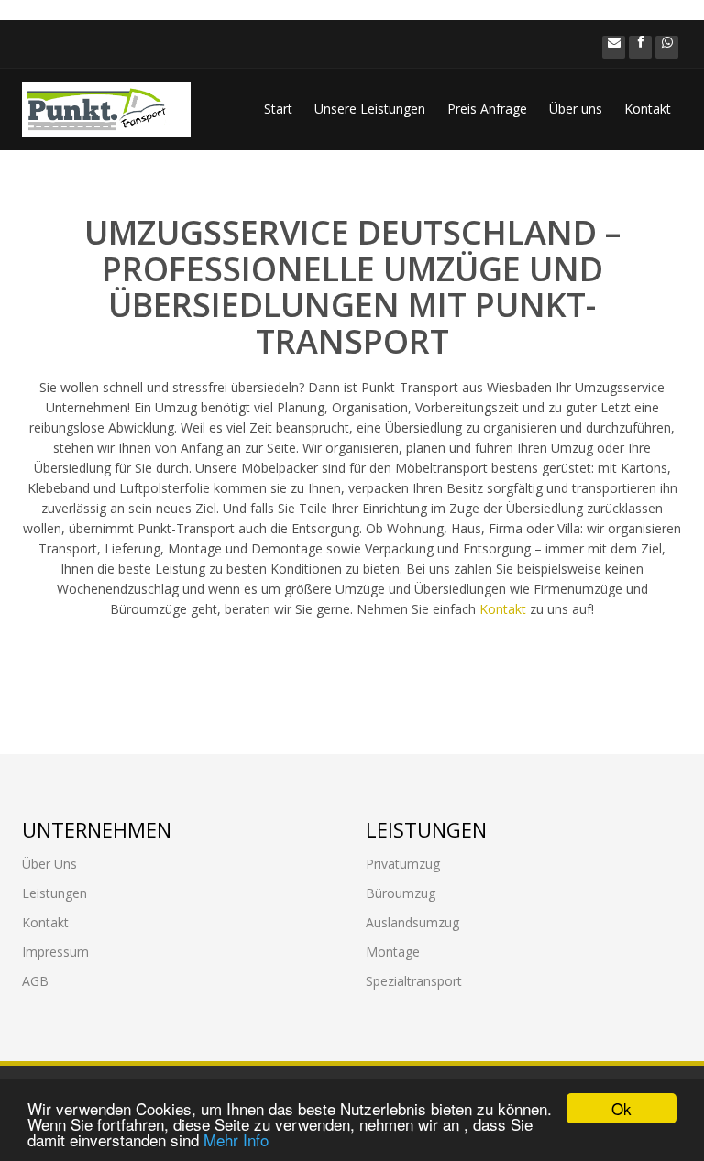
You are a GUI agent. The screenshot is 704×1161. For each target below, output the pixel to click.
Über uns (575, 108)
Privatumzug (403, 863)
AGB (35, 981)
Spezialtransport (414, 981)
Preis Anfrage (487, 108)
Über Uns (49, 863)
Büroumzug (400, 893)
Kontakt (647, 108)
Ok (621, 1108)
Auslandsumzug (412, 922)
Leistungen (54, 893)
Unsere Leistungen (369, 108)
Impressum (55, 951)
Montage (393, 951)
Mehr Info (236, 1139)
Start (278, 108)
